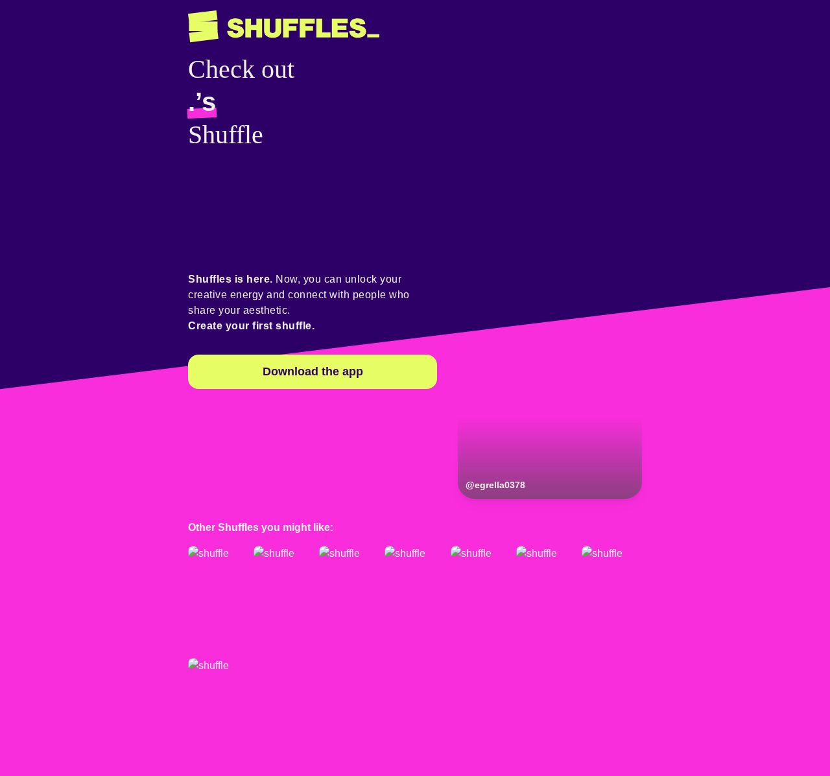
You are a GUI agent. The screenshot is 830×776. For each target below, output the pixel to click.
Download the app (313, 371)
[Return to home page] (283, 26)
